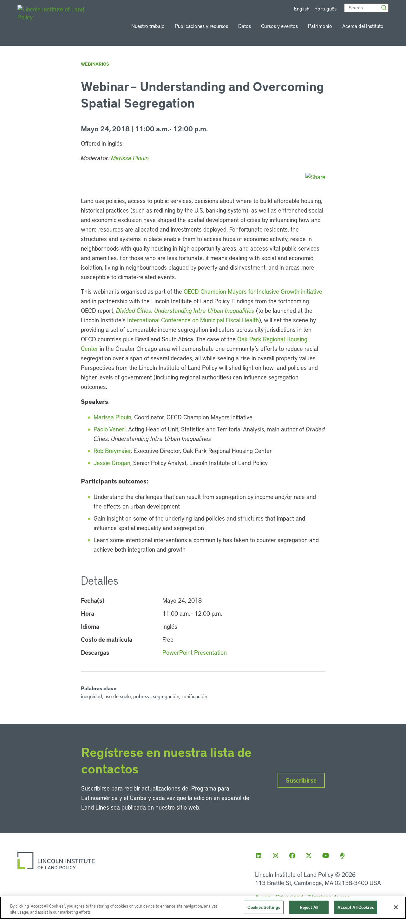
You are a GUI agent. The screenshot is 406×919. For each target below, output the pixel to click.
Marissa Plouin (130, 158)
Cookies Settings (263, 907)
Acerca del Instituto (362, 26)
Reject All (309, 907)
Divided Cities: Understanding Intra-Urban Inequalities (185, 310)
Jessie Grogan (112, 463)
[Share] (315, 177)
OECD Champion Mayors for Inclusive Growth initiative (253, 291)
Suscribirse (301, 780)
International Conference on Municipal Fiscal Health (193, 320)
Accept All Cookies (355, 907)
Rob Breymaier (112, 451)
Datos (244, 26)
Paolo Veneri (110, 429)
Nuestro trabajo (148, 26)
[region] (203, 907)
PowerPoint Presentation (194, 652)
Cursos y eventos (279, 26)
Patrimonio (320, 26)
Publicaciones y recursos (201, 26)
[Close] (396, 907)
